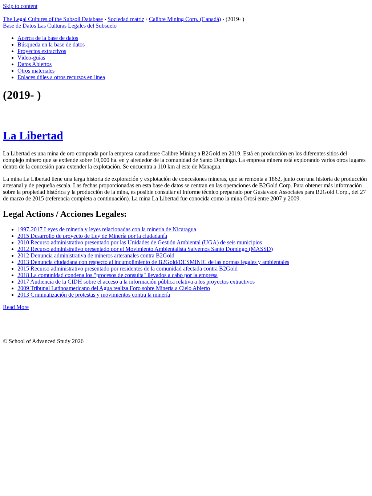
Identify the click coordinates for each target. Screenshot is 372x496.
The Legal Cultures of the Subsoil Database (53, 19)
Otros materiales (35, 71)
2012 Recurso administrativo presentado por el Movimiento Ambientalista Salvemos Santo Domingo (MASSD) (145, 249)
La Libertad (33, 135)
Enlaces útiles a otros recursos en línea (61, 77)
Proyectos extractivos (41, 51)
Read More (16, 307)
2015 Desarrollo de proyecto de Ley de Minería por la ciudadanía (92, 236)
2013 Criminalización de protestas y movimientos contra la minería (93, 295)
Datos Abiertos (34, 64)
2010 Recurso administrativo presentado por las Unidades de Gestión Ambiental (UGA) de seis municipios (139, 242)
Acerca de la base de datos (47, 38)
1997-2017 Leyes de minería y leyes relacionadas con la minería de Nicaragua (106, 229)
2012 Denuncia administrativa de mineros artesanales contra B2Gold (95, 255)
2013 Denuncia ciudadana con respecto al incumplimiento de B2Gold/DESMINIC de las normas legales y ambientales (153, 262)
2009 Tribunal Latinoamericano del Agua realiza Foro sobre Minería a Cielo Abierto (113, 288)
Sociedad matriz (126, 19)
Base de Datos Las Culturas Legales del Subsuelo (60, 26)
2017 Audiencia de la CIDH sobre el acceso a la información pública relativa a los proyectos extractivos (136, 282)
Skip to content (20, 6)
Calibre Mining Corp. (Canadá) (185, 19)
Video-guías (31, 57)
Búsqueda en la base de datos (51, 44)
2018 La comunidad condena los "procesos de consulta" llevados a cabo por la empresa (117, 275)
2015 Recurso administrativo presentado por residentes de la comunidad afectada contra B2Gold (127, 268)
